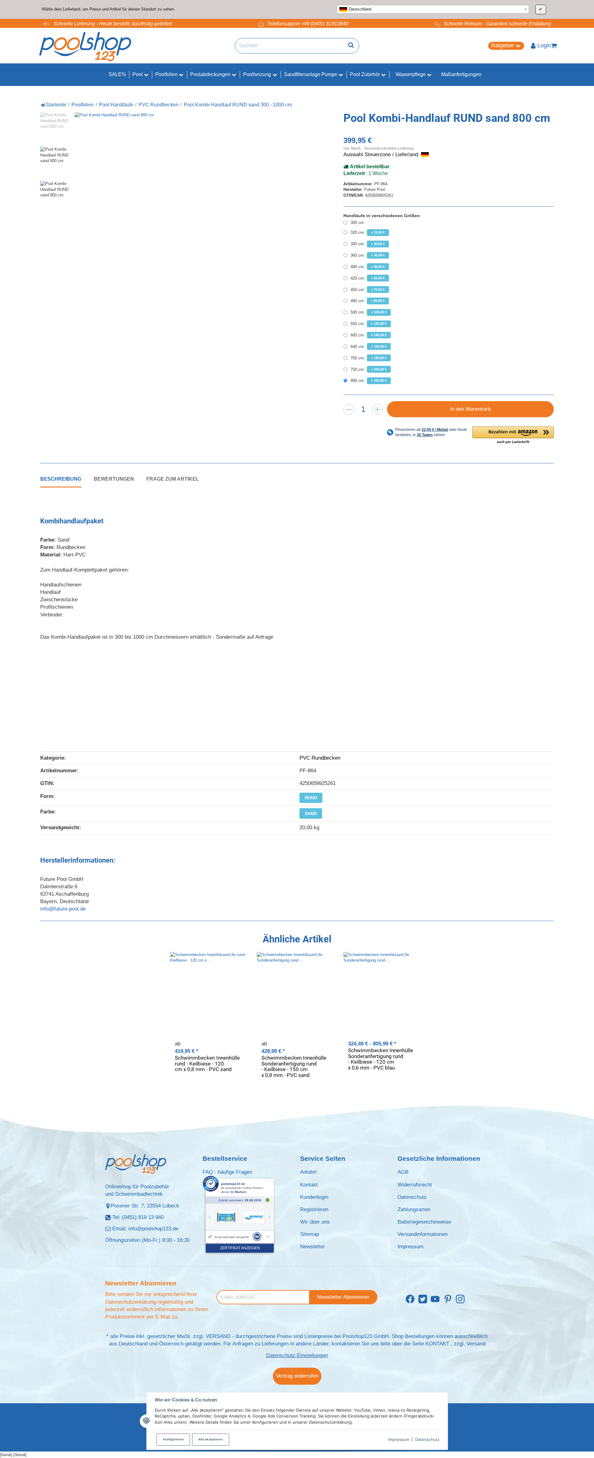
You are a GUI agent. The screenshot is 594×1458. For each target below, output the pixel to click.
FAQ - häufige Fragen (227, 1172)
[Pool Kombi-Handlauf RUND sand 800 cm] (184, 222)
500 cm (369, 312)
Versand (476, 1344)
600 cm (369, 335)
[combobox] (433, 9)
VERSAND (218, 1336)
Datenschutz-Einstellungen (297, 1355)
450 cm (368, 289)
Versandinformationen (423, 1234)
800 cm (369, 380)
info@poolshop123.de (153, 1229)
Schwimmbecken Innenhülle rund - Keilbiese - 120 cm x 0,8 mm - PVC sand (207, 1063)
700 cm (369, 358)
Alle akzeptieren (210, 1439)
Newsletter (312, 1247)
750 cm (369, 369)
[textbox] (433, 9)
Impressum (398, 1439)
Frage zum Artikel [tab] (172, 479)
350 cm (368, 244)
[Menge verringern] (348, 409)
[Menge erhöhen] (377, 409)
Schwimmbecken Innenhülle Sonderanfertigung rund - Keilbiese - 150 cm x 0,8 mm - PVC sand (293, 1066)
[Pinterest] (447, 1299)
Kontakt (309, 1185)
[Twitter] (422, 1299)
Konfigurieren (173, 1439)
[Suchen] (351, 45)
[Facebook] (410, 1299)
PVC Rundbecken (319, 758)
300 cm (357, 223)
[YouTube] (435, 1299)
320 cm (368, 232)
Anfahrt (308, 1172)
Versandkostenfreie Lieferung (389, 148)
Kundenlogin (314, 1197)
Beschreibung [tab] (60, 479)
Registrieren (314, 1209)
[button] (513, 435)
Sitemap (309, 1234)
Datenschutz (427, 1439)
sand (311, 813)
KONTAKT (437, 1344)
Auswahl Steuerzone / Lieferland (381, 154)
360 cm (368, 255)
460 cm (368, 300)
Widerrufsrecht (415, 1185)
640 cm (369, 346)
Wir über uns (315, 1222)
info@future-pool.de (63, 909)
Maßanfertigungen (461, 74)
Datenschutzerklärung (130, 1302)
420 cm (368, 278)
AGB (403, 1172)
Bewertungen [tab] (114, 479)
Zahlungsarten (414, 1209)
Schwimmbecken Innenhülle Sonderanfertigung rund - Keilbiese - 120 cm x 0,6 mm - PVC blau (380, 1059)
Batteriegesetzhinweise (424, 1222)
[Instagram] (460, 1299)
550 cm (369, 323)
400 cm (368, 266)
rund (311, 797)
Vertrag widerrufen (297, 1376)
